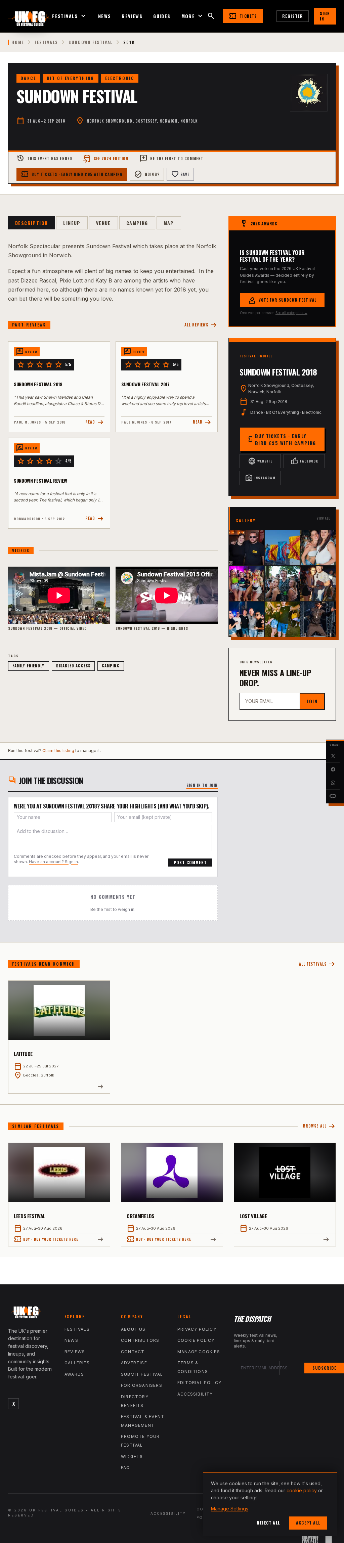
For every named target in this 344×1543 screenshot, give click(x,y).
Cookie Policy (196, 1340)
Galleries (77, 1362)
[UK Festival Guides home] (31, 1314)
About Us (133, 1329)
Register (292, 16)
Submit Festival (142, 1374)
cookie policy (302, 1490)
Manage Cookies (198, 1351)
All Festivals (317, 964)
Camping (137, 222)
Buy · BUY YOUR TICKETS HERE (46, 1239)
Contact (132, 1351)
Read (94, 422)
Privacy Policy (196, 1329)
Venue (103, 222)
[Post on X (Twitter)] (333, 756)
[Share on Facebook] (333, 769)
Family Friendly (28, 665)
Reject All (268, 1523)
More (193, 16)
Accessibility (195, 1394)
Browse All (319, 1126)
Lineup (71, 222)
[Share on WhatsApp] (333, 783)
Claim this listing (58, 750)
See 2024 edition (106, 159)
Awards (74, 1374)
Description (31, 222)
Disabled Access (73, 665)
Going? (147, 174)
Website (260, 461)
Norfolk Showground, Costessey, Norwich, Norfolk (142, 121)
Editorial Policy (199, 1382)
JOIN (312, 701)
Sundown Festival (91, 42)
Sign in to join (202, 785)
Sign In (325, 15)
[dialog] (270, 1504)
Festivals (69, 16)
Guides (161, 16)
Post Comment (190, 862)
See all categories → (291, 313)
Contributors (140, 1340)
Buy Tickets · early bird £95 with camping (72, 174)
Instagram (260, 478)
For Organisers (141, 1385)
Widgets (132, 1456)
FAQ (125, 1467)
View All (323, 518)
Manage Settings (229, 1508)
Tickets (243, 16)
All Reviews (201, 325)
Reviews (132, 16)
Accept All (308, 1523)
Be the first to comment (171, 159)
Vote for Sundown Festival (282, 300)
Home (17, 42)
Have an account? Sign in (53, 861)
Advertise (134, 1362)
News (104, 16)
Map (169, 222)
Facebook (304, 461)
